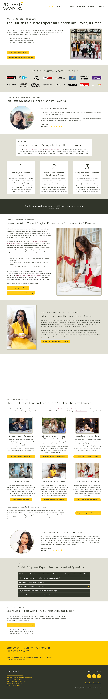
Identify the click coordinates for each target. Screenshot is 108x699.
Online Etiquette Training (13, 685)
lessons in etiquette (38, 241)
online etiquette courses (52, 149)
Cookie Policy (88, 683)
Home (50, 6)
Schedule (81, 6)
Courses (69, 6)
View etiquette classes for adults (87, 456)
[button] (54, 574)
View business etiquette (21, 499)
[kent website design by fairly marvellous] (100, 693)
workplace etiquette (33, 275)
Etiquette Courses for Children (15, 675)
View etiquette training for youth (54, 456)
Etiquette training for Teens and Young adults (19, 677)
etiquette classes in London (54, 409)
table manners (20, 275)
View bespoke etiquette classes (87, 499)
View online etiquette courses (54, 499)
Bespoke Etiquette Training (14, 683)
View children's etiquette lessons (21, 456)
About (58, 6)
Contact (100, 6)
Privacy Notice (97, 683)
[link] (21, 437)
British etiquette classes (34, 149)
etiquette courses (81, 411)
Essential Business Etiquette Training (17, 681)
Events (91, 6)
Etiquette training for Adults (14, 679)
